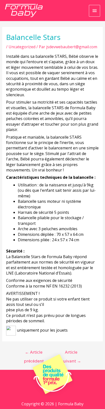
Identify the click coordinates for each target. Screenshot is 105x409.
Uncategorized (22, 46)
